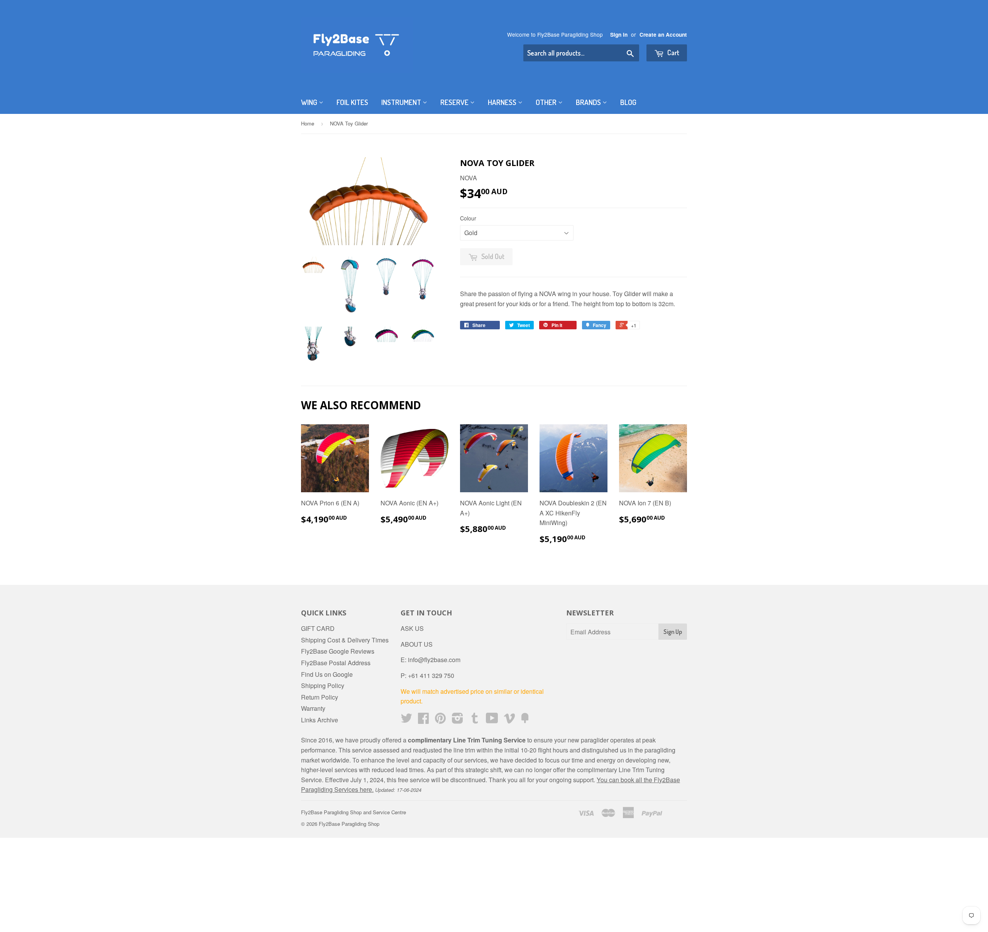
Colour (468, 218)
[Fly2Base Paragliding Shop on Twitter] (406, 720)
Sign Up (672, 631)
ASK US (412, 628)
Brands (589, 102)
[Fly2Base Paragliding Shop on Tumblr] (474, 720)
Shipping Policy (322, 685)
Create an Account (663, 34)
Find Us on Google (327, 674)
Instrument (402, 102)
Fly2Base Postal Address (335, 662)
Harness (503, 102)
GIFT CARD (318, 628)
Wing (310, 102)
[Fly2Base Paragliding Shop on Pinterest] (440, 720)
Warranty (313, 708)
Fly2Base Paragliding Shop (349, 823)
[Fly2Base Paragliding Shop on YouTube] (492, 720)
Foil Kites (352, 102)
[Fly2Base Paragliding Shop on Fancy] (525, 720)
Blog (628, 102)
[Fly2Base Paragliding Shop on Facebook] (423, 720)
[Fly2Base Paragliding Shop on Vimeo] (509, 720)
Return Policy (319, 697)
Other (547, 102)
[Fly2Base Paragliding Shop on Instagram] (458, 720)
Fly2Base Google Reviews (337, 651)
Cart (672, 52)
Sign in (619, 34)
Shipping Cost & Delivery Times (345, 639)
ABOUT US (417, 644)
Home (307, 123)
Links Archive (319, 719)
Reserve (455, 102)
